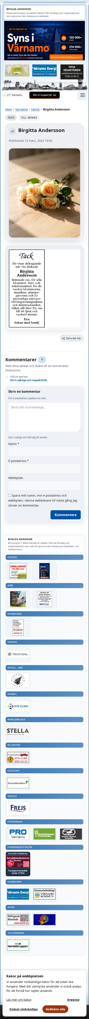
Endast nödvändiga (24, 1009)
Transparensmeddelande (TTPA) (18, 872)
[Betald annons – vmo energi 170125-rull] (18, 894)
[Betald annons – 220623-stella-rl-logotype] (18, 732)
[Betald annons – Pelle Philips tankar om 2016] (44, 70)
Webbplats (15, 478)
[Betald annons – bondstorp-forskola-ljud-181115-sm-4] (72, 71)
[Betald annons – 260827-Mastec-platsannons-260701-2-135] (44, 599)
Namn (13, 444)
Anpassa (73, 1000)
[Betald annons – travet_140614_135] (71, 834)
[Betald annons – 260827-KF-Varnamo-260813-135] (18, 627)
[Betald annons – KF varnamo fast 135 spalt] (44, 894)
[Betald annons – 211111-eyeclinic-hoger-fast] (18, 706)
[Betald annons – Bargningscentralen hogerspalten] (18, 757)
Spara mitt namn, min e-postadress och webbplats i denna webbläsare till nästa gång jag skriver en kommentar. (42, 500)
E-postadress (18, 461)
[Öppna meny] (82, 95)
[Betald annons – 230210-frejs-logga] (18, 808)
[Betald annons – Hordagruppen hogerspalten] (18, 945)
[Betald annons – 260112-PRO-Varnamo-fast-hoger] (18, 834)
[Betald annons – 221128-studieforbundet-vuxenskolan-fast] (44, 834)
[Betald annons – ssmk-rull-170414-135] (18, 920)
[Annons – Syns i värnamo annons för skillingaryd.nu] (44, 40)
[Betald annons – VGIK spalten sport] (44, 920)
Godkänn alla (55, 1009)
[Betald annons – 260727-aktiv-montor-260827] (18, 599)
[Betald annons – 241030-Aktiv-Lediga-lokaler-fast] (18, 571)
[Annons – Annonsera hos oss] (44, 571)
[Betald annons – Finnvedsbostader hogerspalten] (18, 783)
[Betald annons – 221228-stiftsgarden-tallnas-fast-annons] (18, 680)
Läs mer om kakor (19, 1000)
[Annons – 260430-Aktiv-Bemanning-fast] (17, 70)
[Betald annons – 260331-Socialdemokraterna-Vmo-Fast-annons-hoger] (18, 862)
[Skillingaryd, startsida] (44, 95)
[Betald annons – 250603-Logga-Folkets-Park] (18, 654)
